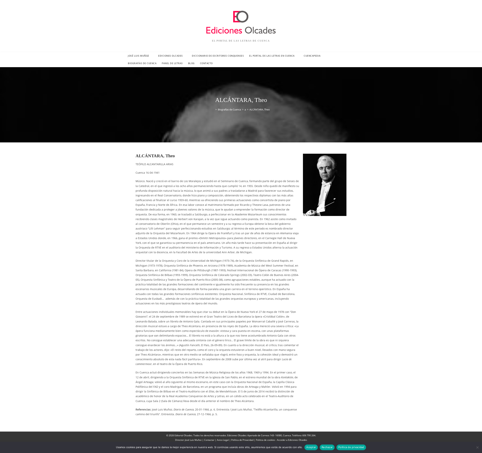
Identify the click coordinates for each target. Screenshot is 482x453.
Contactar (209, 440)
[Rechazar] (477, 447)
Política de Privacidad (242, 440)
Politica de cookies (265, 440)
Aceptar (311, 447)
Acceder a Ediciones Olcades (292, 440)
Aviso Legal (223, 440)
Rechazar (327, 447)
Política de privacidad (351, 447)
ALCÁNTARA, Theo (259, 109)
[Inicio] (213, 109)
